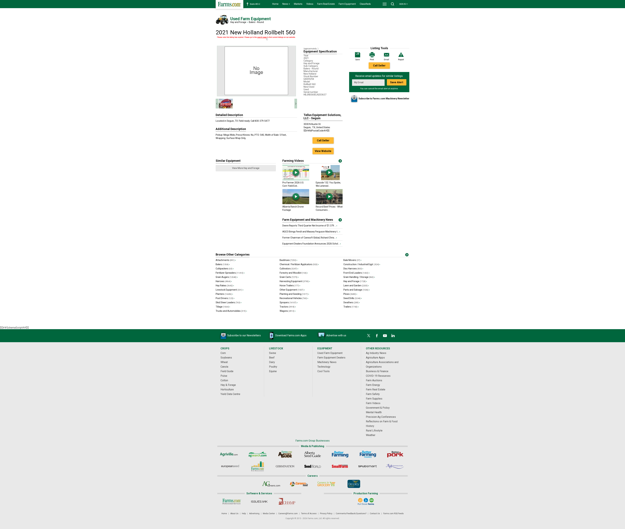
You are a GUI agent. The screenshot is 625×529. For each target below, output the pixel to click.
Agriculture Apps (375, 357)
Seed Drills (352, 298)
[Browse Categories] (406, 255)
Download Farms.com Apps (290, 335)
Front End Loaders (356, 273)
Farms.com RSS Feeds (393, 513)
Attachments (226, 260)
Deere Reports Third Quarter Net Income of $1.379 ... (309, 225)
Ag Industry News (376, 353)
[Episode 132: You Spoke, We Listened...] (329, 179)
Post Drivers (225, 298)
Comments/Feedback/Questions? (351, 513)
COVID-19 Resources (378, 375)
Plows (350, 294)
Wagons (287, 311)
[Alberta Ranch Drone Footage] (295, 203)
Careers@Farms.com (288, 513)
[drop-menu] (384, 4)
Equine (273, 371)
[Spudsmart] (367, 466)
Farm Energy (373, 384)
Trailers (351, 306)
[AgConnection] (395, 466)
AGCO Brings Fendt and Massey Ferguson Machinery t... (311, 231)
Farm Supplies (374, 398)
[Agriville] (230, 454)
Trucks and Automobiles (231, 311)
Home (275, 4)
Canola (224, 366)
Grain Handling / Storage (359, 277)
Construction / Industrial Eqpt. (361, 264)
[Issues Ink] (259, 501)
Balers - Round (256, 22)
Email (386, 59)
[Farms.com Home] (229, 4)
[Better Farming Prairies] (367, 454)
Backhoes (288, 260)
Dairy (272, 362)
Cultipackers (225, 268)
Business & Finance (377, 371)
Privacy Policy (326, 513)
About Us (234, 513)
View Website (323, 151)
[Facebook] (377, 336)
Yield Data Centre (230, 394)
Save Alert (396, 82)
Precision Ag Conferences (381, 416)
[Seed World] (312, 466)
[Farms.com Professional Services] (232, 501)
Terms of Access (309, 513)
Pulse (224, 375)
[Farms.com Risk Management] (257, 466)
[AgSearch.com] (257, 454)
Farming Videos (293, 160)
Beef (272, 357)
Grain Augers (227, 277)
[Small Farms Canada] (340, 466)
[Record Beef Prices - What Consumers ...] (329, 203)
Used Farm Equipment (329, 353)
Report (401, 59)
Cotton (224, 380)
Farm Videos (373, 403)
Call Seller (379, 65)
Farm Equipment (347, 4)
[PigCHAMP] (287, 501)
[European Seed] (230, 466)
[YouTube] (385, 336)
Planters (224, 294)
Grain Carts (289, 277)
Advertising (254, 513)
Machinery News (326, 362)
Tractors (288, 306)
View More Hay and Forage (245, 168)
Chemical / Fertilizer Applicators (299, 264)
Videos (309, 4)
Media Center (269, 513)
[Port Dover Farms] (366, 501)
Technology (323, 366)
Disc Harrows (353, 268)
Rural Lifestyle (374, 430)
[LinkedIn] (393, 336)
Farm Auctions (374, 380)
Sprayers (289, 302)
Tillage (223, 306)
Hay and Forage (238, 22)
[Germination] (285, 466)
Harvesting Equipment (295, 281)
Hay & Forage (228, 384)
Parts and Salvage (356, 289)
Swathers (351, 302)
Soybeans (226, 357)
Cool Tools (323, 371)
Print (372, 59)
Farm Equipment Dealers (331, 357)
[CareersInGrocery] (326, 484)
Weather (370, 435)
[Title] (340, 220)
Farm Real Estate (326, 4)
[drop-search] (392, 4)
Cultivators (289, 268)
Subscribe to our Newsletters (244, 335)
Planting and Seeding (294, 294)
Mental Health (374, 412)
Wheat (224, 362)
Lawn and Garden (356, 285)
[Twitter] (368, 336)
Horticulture (227, 389)
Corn (223, 353)
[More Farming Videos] (340, 161)
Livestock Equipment (229, 289)
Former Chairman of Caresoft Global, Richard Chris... (309, 237)
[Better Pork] (395, 454)
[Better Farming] (340, 454)
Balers (223, 264)
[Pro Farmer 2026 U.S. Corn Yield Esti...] (295, 179)
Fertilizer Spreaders (230, 273)
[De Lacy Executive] (354, 484)
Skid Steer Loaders (228, 302)
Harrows (224, 281)
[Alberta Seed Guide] (312, 454)
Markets (298, 4)
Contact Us (375, 513)
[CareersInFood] (299, 484)
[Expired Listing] (256, 38)
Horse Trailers (290, 285)
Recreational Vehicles (294, 298)
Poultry (273, 366)
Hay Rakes (225, 285)
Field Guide (227, 371)
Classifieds (365, 4)
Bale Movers (352, 260)
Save (357, 59)
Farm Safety (373, 394)
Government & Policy (378, 407)
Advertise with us (336, 335)
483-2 (255, 4)
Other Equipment (292, 289)
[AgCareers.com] (271, 484)
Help (244, 513)
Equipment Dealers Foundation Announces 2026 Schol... (311, 243)
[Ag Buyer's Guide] (285, 454)
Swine (272, 353)
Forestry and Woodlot (294, 273)
